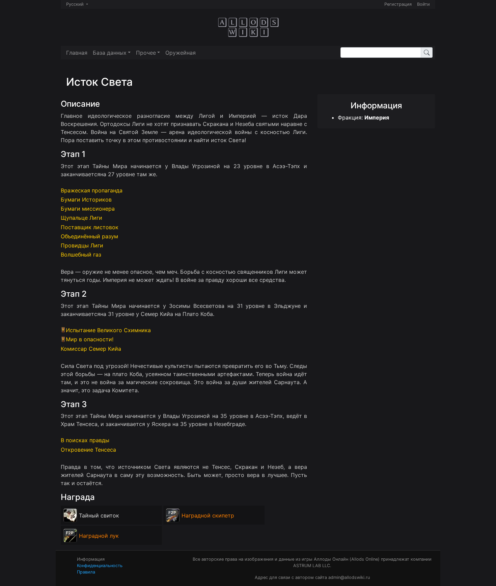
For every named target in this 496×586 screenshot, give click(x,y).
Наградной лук (99, 535)
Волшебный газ (81, 254)
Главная (76, 52)
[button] (111, 52)
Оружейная (180, 52)
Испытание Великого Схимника (108, 330)
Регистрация (398, 4)
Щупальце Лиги (81, 217)
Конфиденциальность (99, 565)
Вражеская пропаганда (91, 190)
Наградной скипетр (208, 515)
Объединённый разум (89, 236)
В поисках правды (85, 440)
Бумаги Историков (86, 199)
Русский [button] (75, 4)
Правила (86, 572)
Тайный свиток (99, 515)
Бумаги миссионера (88, 208)
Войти (423, 4)
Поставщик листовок (89, 227)
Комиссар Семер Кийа (91, 348)
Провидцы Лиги (82, 245)
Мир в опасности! (89, 339)
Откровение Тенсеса (88, 449)
